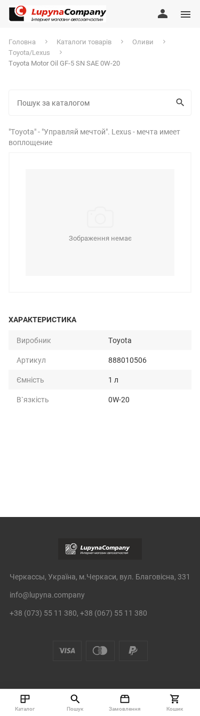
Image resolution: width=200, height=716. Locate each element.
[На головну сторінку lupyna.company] (57, 13)
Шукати (181, 102)
